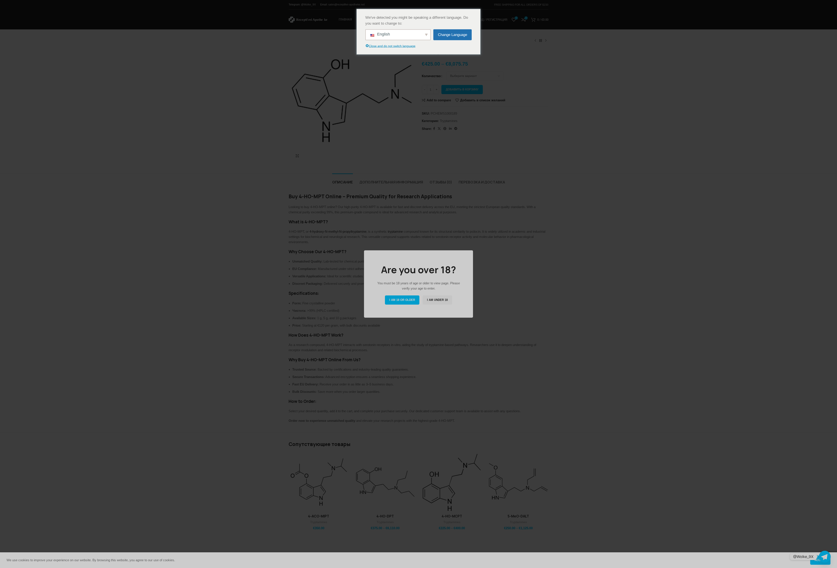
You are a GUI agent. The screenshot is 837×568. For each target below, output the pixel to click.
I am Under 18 (437, 300)
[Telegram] (825, 557)
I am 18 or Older (402, 300)
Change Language (452, 35)
